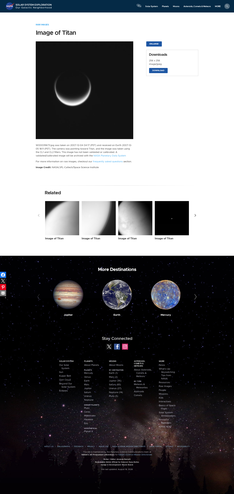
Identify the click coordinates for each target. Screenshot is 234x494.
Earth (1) (113, 373)
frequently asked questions (108, 161)
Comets (138, 395)
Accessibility (183, 446)
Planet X (88, 431)
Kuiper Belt (65, 376)
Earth (116, 315)
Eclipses (63, 391)
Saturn (87, 392)
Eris (86, 423)
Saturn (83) (115, 385)
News (162, 365)
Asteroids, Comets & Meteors (139, 363)
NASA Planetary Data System (109, 156)
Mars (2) (113, 377)
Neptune (88, 400)
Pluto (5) (113, 396)
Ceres (87, 412)
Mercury (166, 315)
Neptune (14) (116, 392)
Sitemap (169, 446)
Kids (161, 398)
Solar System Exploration (33, 4)
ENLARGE (154, 44)
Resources (164, 382)
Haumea (88, 419)
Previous (39, 215)
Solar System (66, 361)
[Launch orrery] (139, 6)
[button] (218, 6)
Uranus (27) (115, 388)
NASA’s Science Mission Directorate (135, 455)
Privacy (91, 446)
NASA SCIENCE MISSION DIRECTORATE (129, 446)
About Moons (116, 365)
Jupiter (68, 315)
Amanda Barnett (124, 459)
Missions (163, 394)
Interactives (165, 402)
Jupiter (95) (115, 381)
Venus (87, 377)
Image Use (103, 446)
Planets (88, 361)
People (162, 390)
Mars (86, 385)
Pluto (87, 408)
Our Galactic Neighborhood (33, 8)
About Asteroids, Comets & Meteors (143, 373)
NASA (10, 6)
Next (195, 215)
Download (158, 71)
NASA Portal (156, 446)
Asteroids (139, 391)
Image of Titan (54, 238)
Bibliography (63, 446)
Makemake (90, 416)
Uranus (88, 396)
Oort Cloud (65, 380)
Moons (112, 361)
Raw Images (42, 25)
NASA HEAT (165, 427)
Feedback (78, 446)
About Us (48, 446)
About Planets (91, 365)
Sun (61, 372)
